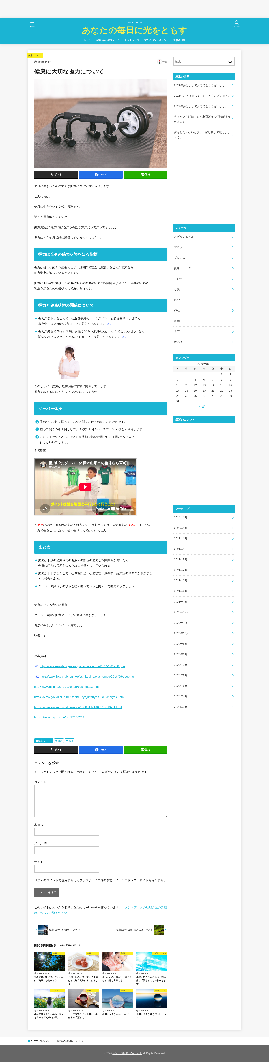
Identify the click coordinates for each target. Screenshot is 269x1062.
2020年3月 (180, 707)
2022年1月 (180, 538)
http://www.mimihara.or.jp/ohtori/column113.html (66, 686)
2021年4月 (180, 570)
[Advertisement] (66, 8)
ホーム (87, 40)
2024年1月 (180, 517)
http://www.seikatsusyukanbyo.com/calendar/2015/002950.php (82, 666)
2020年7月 (180, 664)
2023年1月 (180, 528)
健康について (35, 55)
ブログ (178, 247)
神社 (177, 310)
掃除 (177, 300)
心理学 (178, 278)
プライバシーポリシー (156, 40)
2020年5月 (180, 685)
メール (40, 843)
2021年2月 (180, 591)
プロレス (179, 257)
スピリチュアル (184, 236)
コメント (42, 782)
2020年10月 (181, 633)
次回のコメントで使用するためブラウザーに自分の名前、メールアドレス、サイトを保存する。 (102, 880)
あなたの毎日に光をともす (134, 30)
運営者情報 (179, 40)
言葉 (177, 321)
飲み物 (178, 342)
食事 (177, 331)
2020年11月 (181, 622)
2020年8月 (180, 654)
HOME (34, 1041)
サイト (38, 861)
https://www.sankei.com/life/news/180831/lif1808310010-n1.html (78, 707)
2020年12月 (181, 612)
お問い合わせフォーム (108, 40)
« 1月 (202, 406)
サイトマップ (132, 40)
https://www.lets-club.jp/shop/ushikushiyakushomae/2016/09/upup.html (88, 676)
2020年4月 (180, 696)
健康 (60, 740)
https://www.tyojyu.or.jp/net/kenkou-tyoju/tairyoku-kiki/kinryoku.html (79, 697)
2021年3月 (180, 580)
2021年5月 (180, 559)
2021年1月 (180, 601)
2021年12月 (181, 549)
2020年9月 (180, 643)
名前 (39, 824)
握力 (71, 740)
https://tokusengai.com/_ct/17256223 (59, 717)
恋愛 (177, 289)
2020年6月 (180, 675)
